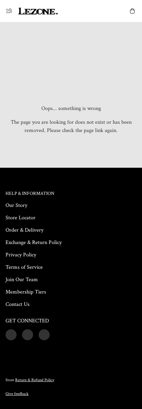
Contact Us (18, 304)
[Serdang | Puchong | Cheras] (38, 10)
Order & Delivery (24, 230)
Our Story (16, 205)
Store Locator (21, 217)
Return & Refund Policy (34, 380)
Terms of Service (24, 267)
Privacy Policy (21, 254)
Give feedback (17, 393)
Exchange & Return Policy (34, 242)
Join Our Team (22, 279)
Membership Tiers (26, 292)
